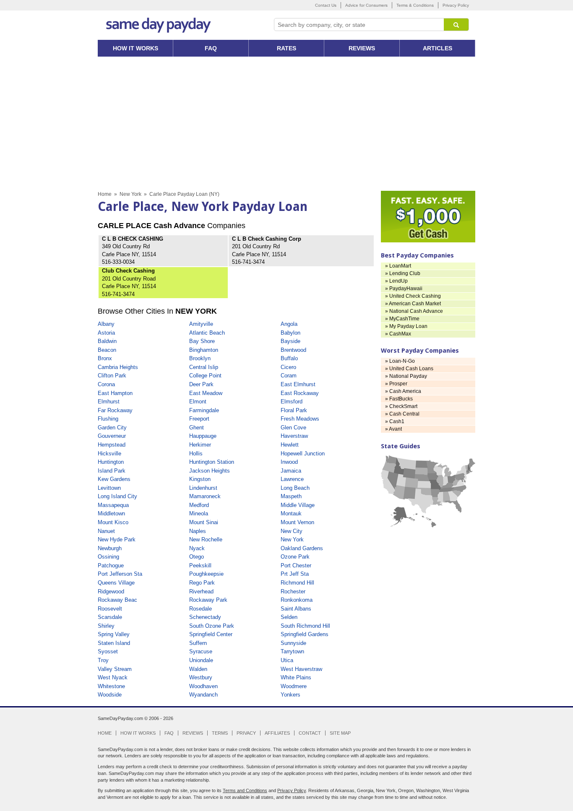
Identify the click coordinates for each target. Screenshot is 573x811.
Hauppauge (202, 436)
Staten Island (114, 643)
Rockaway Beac (117, 600)
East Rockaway (300, 393)
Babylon (290, 333)
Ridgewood (111, 591)
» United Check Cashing (413, 296)
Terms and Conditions (245, 790)
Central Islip (203, 367)
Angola (289, 324)
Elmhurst (109, 401)
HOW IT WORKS (135, 48)
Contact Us (325, 5)
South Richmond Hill (305, 626)
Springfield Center (210, 634)
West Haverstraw (301, 669)
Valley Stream (115, 669)
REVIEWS (362, 48)
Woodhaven (203, 686)
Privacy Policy (456, 5)
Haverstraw (294, 436)
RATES (286, 48)
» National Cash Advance (414, 311)
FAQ (211, 48)
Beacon (107, 350)
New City (291, 531)
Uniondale (201, 660)
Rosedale (200, 609)
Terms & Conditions (415, 5)
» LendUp (396, 281)
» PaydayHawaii (403, 288)
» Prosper (396, 384)
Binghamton (203, 350)
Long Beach (295, 488)
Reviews (192, 733)
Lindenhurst (203, 488)
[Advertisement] (286, 123)
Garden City (112, 427)
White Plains (296, 677)
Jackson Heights (209, 471)
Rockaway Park (208, 600)
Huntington (111, 462)
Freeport (199, 419)
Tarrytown (292, 651)
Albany (106, 324)
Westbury (200, 677)
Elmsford (291, 401)
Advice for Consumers (366, 5)
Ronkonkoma (297, 600)
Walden (198, 669)
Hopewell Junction (303, 453)
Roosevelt (110, 609)
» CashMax (398, 334)
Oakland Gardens (302, 548)
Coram (289, 375)
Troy (103, 660)
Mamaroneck (205, 496)
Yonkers (290, 694)
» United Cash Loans (409, 369)
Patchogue (111, 565)
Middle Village (298, 505)
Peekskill (200, 565)
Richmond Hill (297, 583)
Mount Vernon (297, 522)
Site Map (340, 733)
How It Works (138, 733)
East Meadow (205, 393)
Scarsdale (110, 617)
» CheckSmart (401, 406)
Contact (310, 733)
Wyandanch (203, 694)
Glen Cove (293, 427)
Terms (220, 733)
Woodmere (294, 686)
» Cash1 (394, 421)
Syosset (108, 651)
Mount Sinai (203, 522)
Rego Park (202, 583)
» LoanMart (398, 266)
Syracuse (200, 651)
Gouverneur (112, 436)
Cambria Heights (118, 367)
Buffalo (289, 358)
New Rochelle (205, 539)
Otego (196, 557)
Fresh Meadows (300, 419)
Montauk (291, 513)
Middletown (111, 513)
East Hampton (115, 393)
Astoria (106, 333)
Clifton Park (112, 375)
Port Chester (296, 565)
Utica (287, 660)
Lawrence (292, 479)
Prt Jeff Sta (295, 574)
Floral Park (294, 410)
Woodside (110, 694)
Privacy (246, 733)
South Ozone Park (211, 626)
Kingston (200, 479)
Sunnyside (293, 643)
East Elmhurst (298, 384)
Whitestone (111, 686)
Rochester (293, 591)
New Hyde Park (116, 539)
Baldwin (107, 341)
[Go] (456, 24)
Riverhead (201, 591)
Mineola (198, 513)
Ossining (108, 557)
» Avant (393, 429)
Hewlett (290, 445)
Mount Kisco (113, 522)
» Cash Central (402, 414)
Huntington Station (211, 462)
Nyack (197, 548)
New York (130, 194)
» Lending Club (402, 273)
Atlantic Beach (207, 333)
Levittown (109, 488)
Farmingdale (204, 410)
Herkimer (200, 445)
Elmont (197, 401)
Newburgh (110, 548)
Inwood (289, 462)
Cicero (288, 367)
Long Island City (117, 496)
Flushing (108, 419)
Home (105, 194)
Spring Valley (114, 634)
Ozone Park (295, 557)
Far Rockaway (115, 410)
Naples (197, 531)
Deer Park (201, 384)
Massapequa (113, 505)
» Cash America (403, 391)
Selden (289, 617)
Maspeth (291, 496)
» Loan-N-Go (400, 361)
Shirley (106, 626)
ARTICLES (437, 48)
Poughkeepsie (206, 574)
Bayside (290, 341)
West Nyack (113, 677)
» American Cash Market (413, 304)
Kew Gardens (114, 479)
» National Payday (406, 376)
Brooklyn (200, 358)
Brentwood (293, 350)
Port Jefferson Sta (120, 574)
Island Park (111, 471)
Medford (199, 505)
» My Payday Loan (406, 326)
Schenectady (205, 617)
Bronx (105, 358)
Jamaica (291, 471)
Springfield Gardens (304, 634)
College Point (205, 375)
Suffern (198, 643)
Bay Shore (202, 341)
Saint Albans (296, 609)
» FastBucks (399, 399)
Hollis (196, 453)
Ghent (196, 427)
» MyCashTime (402, 319)
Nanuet (106, 531)
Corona (106, 384)
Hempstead (111, 445)
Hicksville (109, 453)
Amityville (201, 324)
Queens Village (116, 583)
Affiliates (277, 733)
